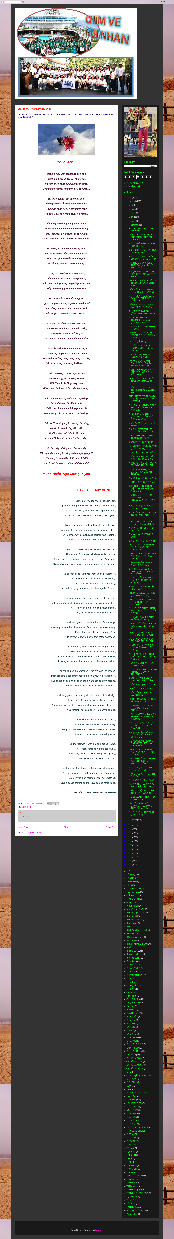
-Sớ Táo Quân (132, 958)
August (132, 201)
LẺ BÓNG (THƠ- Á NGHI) (141, 689)
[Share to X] (53, 803)
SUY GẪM (131, 1141)
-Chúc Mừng (132, 906)
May (131, 213)
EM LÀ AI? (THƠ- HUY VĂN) (142, 541)
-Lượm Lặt (131, 933)
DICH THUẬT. (132, 1082)
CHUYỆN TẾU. (133, 1051)
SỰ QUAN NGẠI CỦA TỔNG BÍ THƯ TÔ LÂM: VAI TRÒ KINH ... (142, 274)
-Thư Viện (131, 989)
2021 (129, 841)
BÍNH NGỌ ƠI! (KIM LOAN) (141, 780)
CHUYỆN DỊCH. (134, 1044)
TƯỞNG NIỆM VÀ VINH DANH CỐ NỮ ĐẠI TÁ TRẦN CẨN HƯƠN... (140, 363)
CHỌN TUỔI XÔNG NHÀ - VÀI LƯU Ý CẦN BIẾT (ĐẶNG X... (143, 625)
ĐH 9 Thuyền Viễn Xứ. (136, 1075)
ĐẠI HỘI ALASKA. (134, 1065)
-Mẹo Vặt (130, 940)
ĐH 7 (128, 1072)
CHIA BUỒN (132, 1037)
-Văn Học (130, 1010)
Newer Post (23, 827)
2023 (129, 833)
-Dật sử (129, 927)
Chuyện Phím (132, 1048)
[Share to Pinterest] (58, 803)
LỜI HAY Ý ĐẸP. (134, 1103)
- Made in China (133, 888)
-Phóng (129, 947)
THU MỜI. (131, 1183)
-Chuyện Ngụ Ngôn (135, 909)
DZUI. (129, 1089)
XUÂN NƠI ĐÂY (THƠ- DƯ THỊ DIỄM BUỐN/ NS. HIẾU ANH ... (142, 389)
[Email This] (48, 803)
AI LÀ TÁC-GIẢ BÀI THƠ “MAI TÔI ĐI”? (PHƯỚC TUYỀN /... (142, 515)
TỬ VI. (129, 1200)
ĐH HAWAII (131, 1079)
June (131, 209)
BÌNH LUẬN (132, 1017)
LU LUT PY (131, 1107)
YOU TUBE (131, 1214)
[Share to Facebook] (55, 803)
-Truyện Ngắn (132, 1003)
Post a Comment (28, 817)
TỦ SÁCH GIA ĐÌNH (135, 183)
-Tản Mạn (130, 965)
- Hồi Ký (130, 882)
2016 (129, 860)
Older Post (111, 827)
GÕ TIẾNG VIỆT (133, 187)
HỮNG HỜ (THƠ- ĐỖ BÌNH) (142, 482)
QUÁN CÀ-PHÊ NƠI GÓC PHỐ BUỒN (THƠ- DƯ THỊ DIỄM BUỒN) (142, 237)
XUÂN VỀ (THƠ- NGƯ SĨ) (141, 442)
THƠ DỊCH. (131, 1169)
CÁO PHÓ (131, 1034)
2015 (129, 864)
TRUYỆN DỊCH (133, 1190)
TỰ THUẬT (131, 1197)
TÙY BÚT (130, 1203)
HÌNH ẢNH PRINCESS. (137, 1093)
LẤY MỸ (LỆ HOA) (137, 342)
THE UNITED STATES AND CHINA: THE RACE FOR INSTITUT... (142, 398)
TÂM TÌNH (131, 1145)
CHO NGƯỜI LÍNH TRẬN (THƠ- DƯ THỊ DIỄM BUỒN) (141, 707)
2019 (129, 848)
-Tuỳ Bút (130, 1006)
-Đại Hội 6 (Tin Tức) (135, 913)
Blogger (98, 1230)
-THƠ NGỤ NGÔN (134, 975)
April (131, 217)
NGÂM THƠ (132, 1110)
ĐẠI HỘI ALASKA (134, 1058)
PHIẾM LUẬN (132, 1120)
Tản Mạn (130, 1148)
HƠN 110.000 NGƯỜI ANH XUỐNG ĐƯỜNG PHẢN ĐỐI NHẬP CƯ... (141, 372)
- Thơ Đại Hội (132, 899)
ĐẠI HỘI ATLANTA (135, 1068)
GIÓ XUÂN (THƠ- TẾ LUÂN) (142, 452)
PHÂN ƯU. (131, 1117)
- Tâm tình (131, 895)
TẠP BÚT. (131, 1152)
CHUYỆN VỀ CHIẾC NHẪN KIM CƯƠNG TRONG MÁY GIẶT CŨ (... (142, 610)
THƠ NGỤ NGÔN (134, 1176)
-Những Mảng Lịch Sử (136, 944)
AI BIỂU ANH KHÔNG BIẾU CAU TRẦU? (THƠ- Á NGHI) (142, 647)
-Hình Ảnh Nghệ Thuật (136, 930)
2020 (129, 845)
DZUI (128, 1086)
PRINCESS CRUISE (136, 1127)
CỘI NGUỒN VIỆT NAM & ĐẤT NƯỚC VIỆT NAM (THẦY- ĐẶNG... (141, 743)
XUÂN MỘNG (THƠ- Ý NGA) (142, 685)
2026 (129, 197)
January (133, 820)
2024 (129, 829)
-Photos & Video (133, 954)
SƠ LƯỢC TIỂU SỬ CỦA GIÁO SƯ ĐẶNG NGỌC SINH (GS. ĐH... (141, 734)
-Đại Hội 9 (131, 916)
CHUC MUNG (132, 1041)
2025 (129, 825)
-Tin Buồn (130, 992)
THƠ (128, 1162)
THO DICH (27, 807)
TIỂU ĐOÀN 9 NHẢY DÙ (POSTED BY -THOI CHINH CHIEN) (143, 335)
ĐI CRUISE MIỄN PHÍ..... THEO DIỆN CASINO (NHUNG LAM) (140, 319)
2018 (129, 852)
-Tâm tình (130, 961)
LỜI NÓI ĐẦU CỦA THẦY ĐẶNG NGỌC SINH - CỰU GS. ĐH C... (142, 752)
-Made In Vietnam (134, 937)
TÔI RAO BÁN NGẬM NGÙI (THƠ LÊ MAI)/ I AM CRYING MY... (141, 547)
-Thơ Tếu (130, 978)
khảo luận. (131, 1096)
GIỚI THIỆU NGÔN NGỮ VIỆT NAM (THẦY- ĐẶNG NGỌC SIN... (141, 488)
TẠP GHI (130, 1155)
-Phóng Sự (131, 951)
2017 (129, 856)
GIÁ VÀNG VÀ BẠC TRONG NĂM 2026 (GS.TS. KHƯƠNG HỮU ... (142, 760)
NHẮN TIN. (131, 1113)
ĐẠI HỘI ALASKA (134, 1061)
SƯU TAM (131, 1138)
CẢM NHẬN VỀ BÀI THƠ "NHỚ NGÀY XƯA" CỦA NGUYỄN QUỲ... (141, 571)
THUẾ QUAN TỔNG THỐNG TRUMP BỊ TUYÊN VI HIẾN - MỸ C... (142, 282)
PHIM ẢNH (131, 1124)
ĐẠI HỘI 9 (131, 1055)
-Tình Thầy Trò (133, 999)
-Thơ (128, 971)
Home (67, 827)
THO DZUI (131, 1172)
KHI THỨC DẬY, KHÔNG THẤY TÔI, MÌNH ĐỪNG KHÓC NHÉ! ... (141, 265)
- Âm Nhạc (131, 875)
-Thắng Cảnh (132, 968)
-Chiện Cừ (131, 902)
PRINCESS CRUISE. (136, 1131)
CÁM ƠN (130, 1027)
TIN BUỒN (131, 1186)
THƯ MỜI (131, 1179)
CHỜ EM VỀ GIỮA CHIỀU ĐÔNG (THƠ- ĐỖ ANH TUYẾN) (141, 471)
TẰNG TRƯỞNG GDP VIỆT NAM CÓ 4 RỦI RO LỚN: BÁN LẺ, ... (142, 580)
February (133, 225)
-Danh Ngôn (132, 923)
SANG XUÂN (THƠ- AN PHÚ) (143, 478)
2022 (129, 837)
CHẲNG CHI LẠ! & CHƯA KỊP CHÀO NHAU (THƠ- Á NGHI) (143, 556)
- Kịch (129, 885)
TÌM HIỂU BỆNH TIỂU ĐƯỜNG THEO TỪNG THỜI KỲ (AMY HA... (140, 805)
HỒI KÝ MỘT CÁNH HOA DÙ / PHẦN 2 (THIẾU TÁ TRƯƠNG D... (143, 671)
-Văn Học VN (132, 1013)
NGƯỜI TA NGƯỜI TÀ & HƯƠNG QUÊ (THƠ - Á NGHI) (141, 348)
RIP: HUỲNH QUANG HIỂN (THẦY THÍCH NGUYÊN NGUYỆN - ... (142, 725)
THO (128, 1159)
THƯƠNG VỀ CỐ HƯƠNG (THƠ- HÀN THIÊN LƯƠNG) (141, 601)
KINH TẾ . (131, 1100)
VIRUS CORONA (134, 1210)
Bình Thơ (130, 1020)
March (132, 221)
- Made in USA (133, 892)
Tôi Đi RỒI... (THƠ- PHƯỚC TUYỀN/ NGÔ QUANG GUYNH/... (142, 381)
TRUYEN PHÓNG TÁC (137, 1193)
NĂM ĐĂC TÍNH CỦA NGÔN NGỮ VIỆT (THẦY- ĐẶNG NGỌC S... (142, 656)
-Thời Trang (131, 982)
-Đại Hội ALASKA (134, 920)
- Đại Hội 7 (131, 878)
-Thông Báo (131, 985)
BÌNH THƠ (131, 1023)
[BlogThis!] (50, 803)
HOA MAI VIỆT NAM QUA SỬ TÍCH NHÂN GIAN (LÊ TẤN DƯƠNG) (142, 716)
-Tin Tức (130, 996)
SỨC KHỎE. (132, 1134)
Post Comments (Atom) (35, 832)
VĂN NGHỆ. (132, 1207)
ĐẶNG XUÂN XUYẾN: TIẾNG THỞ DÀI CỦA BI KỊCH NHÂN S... (142, 407)
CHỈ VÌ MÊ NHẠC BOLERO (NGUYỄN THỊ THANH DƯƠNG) (141, 298)
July (131, 205)
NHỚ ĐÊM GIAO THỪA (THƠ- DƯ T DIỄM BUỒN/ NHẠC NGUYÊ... (142, 416)
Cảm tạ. (129, 1030)
